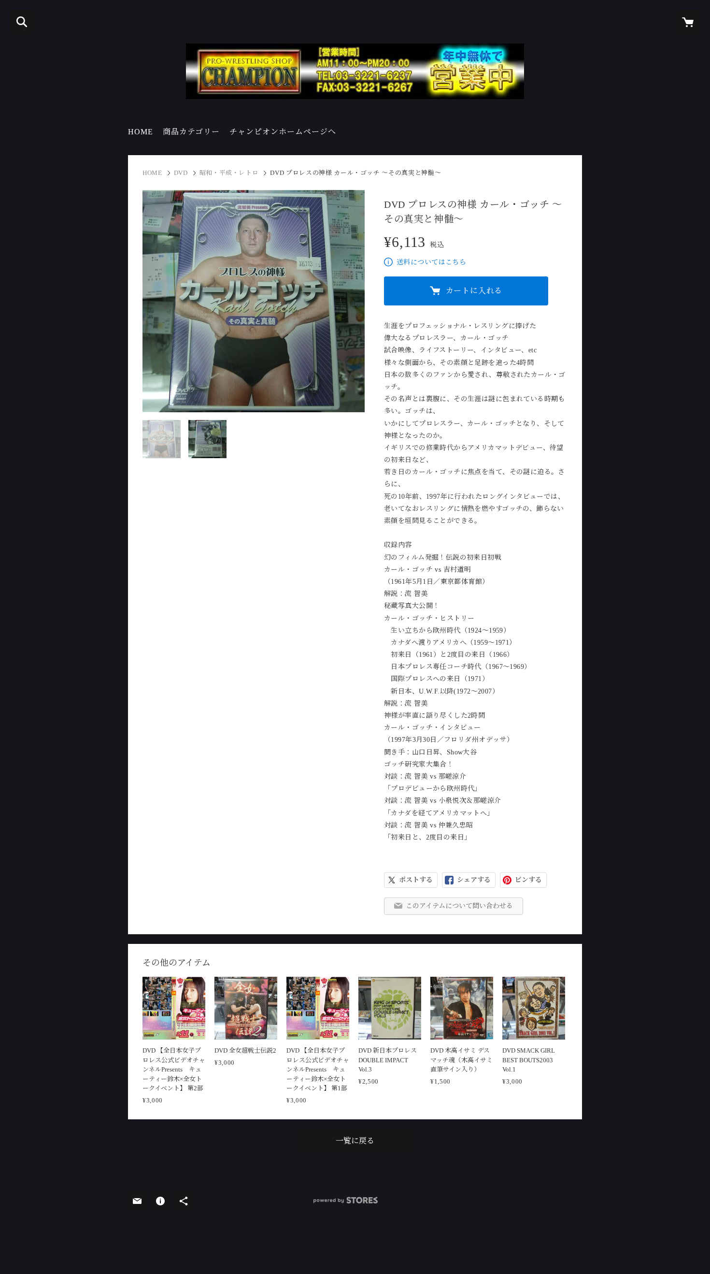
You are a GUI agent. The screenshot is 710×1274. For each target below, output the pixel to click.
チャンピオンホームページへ (282, 132)
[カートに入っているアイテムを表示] (688, 22)
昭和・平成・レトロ (229, 172)
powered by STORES (345, 1200)
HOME (140, 132)
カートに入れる (474, 291)
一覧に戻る (355, 1141)
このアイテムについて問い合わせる (459, 906)
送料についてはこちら (431, 262)
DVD (181, 172)
